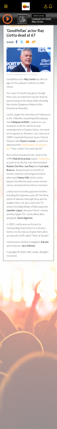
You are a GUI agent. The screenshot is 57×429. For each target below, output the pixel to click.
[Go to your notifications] (51, 6)
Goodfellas (43, 158)
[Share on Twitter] (22, 42)
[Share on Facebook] (17, 42)
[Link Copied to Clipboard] (33, 42)
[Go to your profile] (46, 6)
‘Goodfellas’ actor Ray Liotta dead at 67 (25, 32)
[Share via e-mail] (27, 42)
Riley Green (37, 21)
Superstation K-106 (18, 26)
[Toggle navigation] (6, 6)
